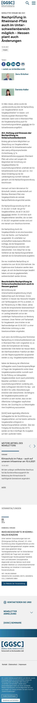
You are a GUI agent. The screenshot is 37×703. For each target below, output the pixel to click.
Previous (30, 446)
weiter (4, 487)
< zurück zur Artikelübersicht (13, 69)
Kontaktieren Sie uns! (19, 602)
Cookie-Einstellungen (9, 696)
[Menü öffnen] (33, 3)
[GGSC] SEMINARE (12, 623)
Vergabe (5, 50)
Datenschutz (13, 664)
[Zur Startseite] (8, 4)
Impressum (22, 664)
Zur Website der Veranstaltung (14, 584)
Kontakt (4, 664)
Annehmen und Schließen (11, 700)
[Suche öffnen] (27, 3)
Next (34, 446)
